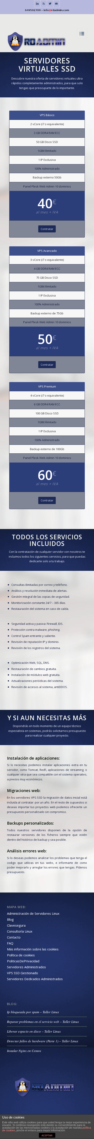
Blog (10, 919)
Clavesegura (16, 925)
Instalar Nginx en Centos (24, 1050)
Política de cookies (21, 955)
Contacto (14, 937)
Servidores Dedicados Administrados (35, 979)
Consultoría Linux (19, 931)
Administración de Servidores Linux (33, 913)
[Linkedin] (37, 3)
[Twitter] (50, 3)
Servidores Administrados (26, 967)
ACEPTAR (47, 1135)
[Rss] (44, 3)
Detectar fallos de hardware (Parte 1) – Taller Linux (42, 1041)
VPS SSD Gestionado (22, 973)
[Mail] (56, 3)
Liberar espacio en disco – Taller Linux (34, 1031)
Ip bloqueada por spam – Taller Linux (33, 1012)
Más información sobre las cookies (33, 949)
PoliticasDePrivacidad (23, 961)
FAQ (10, 943)
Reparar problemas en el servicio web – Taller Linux (43, 1021)
